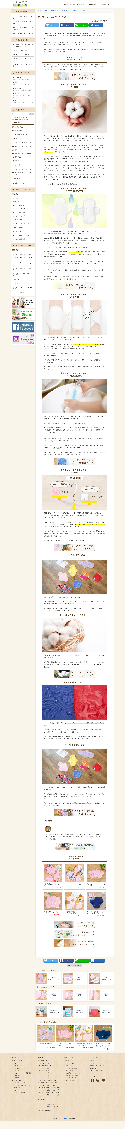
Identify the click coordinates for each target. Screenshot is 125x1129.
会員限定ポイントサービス (73, 1073)
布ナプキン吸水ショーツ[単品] (23, 173)
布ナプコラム (17, 232)
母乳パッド (18, 1090)
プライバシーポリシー (96, 1063)
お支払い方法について (72, 1068)
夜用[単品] (18, 160)
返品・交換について (71, 1070)
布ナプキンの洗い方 (19, 219)
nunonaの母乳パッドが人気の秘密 (22, 65)
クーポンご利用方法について (74, 1078)
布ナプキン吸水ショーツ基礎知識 (47, 1082)
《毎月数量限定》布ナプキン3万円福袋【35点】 (84, 1044)
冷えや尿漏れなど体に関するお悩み (23, 89)
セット (28, 119)
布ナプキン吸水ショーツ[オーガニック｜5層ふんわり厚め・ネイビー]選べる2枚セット (103, 1045)
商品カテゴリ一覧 (17, 1060)
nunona (66, 1118)
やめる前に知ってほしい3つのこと (22, 17)
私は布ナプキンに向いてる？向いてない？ (23, 23)
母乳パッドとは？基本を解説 (21, 54)
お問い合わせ (93, 1068)
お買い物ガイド (94, 4)
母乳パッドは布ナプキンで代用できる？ (23, 59)
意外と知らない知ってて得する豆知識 (23, 95)
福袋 (16, 150)
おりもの (15, 119)
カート (110, 4)
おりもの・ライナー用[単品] (23, 153)
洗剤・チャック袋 (20, 183)
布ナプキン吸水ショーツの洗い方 (22, 269)
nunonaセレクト (20, 130)
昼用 (20, 119)
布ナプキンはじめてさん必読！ (21, 78)
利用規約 (92, 1060)
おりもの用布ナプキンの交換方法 (23, 33)
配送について (70, 1065)
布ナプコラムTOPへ (74, 965)
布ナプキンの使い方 (19, 216)
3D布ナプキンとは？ (19, 202)
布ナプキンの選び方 (19, 209)
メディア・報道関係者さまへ (98, 1070)
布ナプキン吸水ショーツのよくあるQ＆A (22, 274)
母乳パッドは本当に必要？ (21, 50)
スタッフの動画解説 (19, 239)
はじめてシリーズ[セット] (23, 143)
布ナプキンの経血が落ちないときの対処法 (23, 28)
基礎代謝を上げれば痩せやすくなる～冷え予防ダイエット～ (23, 45)
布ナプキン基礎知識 (43, 1060)
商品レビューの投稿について (74, 1075)
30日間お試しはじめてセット (24, 134)
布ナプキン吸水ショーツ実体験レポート (22, 288)
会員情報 (103, 4)
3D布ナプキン (19, 127)
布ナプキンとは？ (18, 198)
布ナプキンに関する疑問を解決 (21, 83)
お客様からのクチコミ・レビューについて (23, 102)
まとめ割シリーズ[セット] (23, 146)
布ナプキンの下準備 (19, 212)
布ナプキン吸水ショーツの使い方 (22, 263)
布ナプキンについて (82, 4)
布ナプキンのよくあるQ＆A (21, 223)
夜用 (23, 119)
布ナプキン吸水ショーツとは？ (22, 254)
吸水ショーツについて (69, 4)
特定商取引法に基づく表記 (97, 1065)
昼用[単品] (18, 157)
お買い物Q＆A (70, 1080)
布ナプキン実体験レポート (21, 235)
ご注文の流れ (70, 1063)
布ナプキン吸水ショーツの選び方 (22, 258)
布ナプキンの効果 (18, 205)
